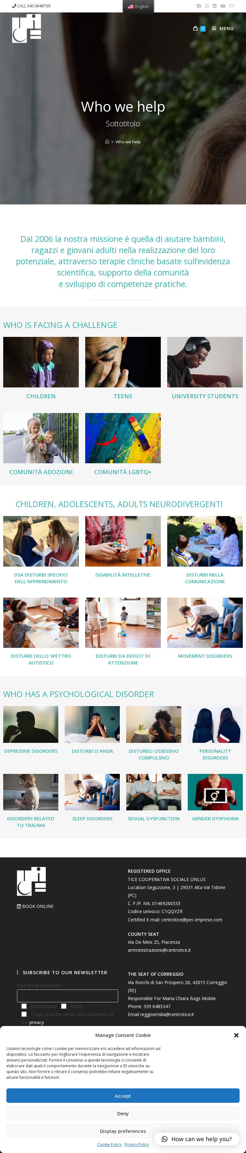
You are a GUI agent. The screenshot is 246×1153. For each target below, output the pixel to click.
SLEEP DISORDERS (92, 818)
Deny (123, 1113)
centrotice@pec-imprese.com (191, 920)
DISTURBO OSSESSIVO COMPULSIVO (154, 754)
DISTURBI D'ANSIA (92, 751)
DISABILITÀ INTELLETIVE (122, 574)
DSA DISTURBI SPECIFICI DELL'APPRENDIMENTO (41, 577)
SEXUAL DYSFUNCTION (154, 818)
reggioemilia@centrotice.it (167, 1014)
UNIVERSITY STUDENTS (205, 396)
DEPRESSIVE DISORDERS (30, 751)
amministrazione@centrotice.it (159, 950)
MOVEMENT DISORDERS (205, 656)
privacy (36, 1022)
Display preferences (123, 1131)
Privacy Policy (137, 1144)
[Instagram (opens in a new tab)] (207, 6)
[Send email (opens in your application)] (230, 6)
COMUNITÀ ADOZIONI (41, 472)
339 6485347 (157, 1006)
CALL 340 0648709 (33, 6)
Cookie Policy (109, 1144)
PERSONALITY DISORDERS (215, 754)
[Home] (107, 142)
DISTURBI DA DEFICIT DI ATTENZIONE (123, 659)
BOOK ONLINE (37, 906)
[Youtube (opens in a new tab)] (222, 6)
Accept (123, 1096)
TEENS (122, 396)
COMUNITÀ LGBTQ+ (123, 472)
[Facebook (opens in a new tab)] (199, 6)
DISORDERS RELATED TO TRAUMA (30, 821)
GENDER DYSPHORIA (215, 818)
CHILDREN (41, 396)
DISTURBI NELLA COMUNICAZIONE (205, 577)
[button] (236, 1035)
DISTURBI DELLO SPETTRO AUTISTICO (41, 659)
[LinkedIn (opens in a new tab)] (214, 6)
